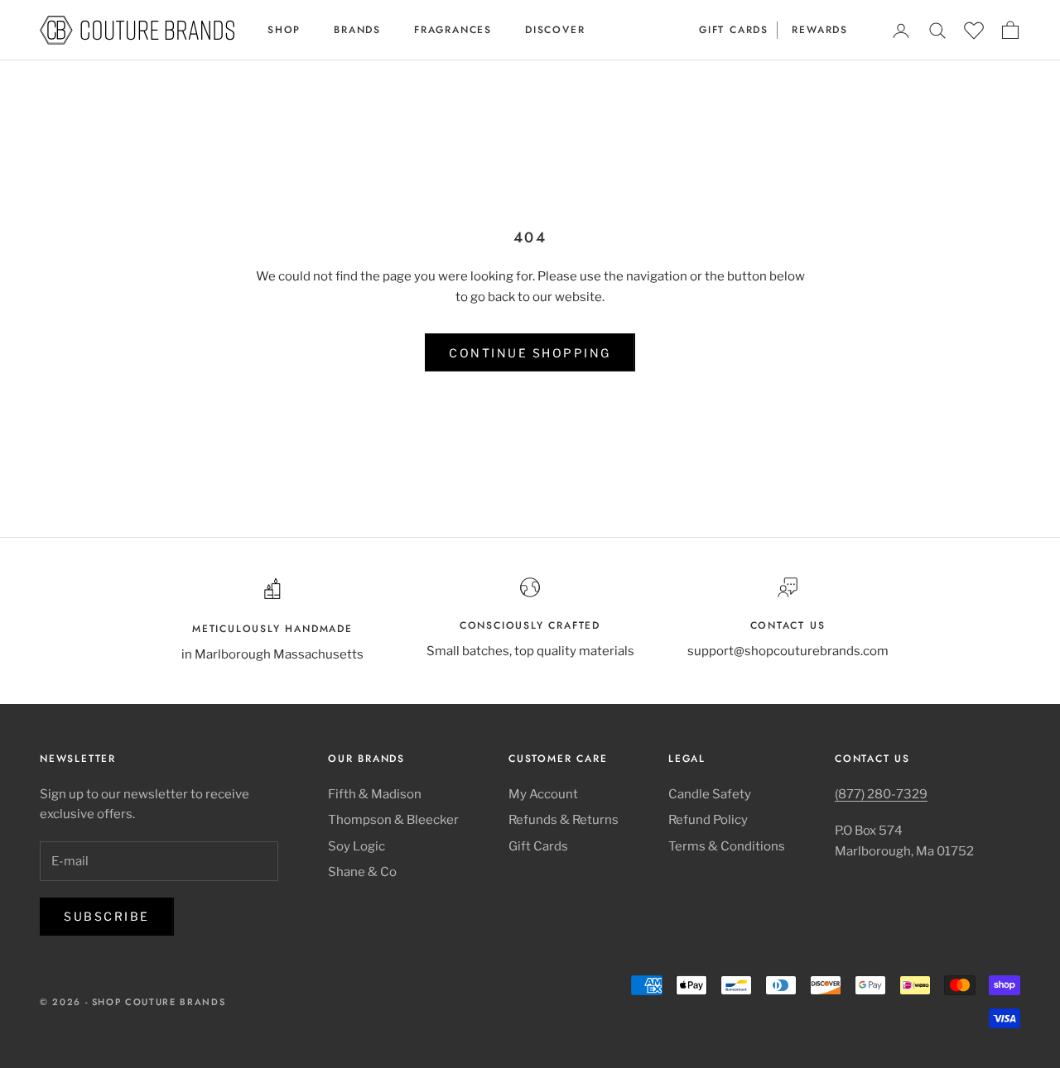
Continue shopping (530, 353)
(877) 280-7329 (881, 794)
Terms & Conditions (726, 846)
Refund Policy (708, 819)
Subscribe (107, 916)
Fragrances (453, 29)
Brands (357, 29)
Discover (555, 29)
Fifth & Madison (375, 794)
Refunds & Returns (563, 819)
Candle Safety (709, 794)
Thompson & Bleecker (393, 819)
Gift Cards (733, 29)
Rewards (820, 29)
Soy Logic (356, 846)
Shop (284, 29)
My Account (543, 794)
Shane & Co (362, 871)
